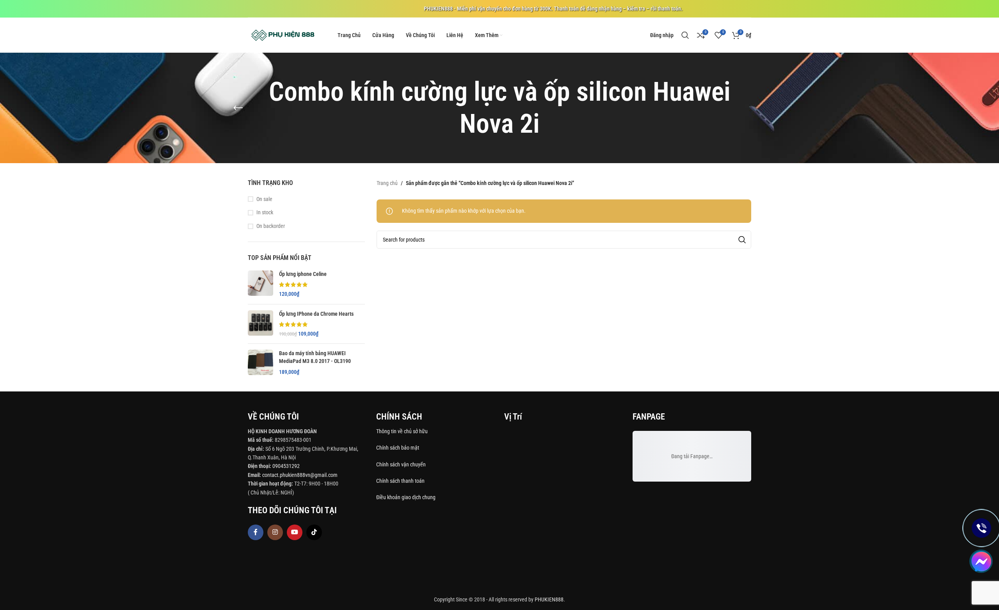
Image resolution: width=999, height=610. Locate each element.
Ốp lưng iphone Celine (303, 274)
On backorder (270, 226)
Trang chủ (387, 183)
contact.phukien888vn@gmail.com (300, 475)
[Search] (685, 35)
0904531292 (286, 466)
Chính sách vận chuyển (401, 464)
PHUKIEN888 (549, 599)
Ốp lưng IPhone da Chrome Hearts (316, 314)
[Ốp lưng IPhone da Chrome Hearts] (260, 324)
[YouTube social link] (294, 532)
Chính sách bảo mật (397, 448)
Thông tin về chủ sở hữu (402, 431)
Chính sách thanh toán (401, 481)
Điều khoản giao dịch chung (406, 497)
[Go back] (238, 108)
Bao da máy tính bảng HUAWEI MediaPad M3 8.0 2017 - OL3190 (315, 357)
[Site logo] (283, 35)
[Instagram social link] (275, 532)
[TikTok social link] (314, 532)
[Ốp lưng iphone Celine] (260, 284)
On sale (264, 199)
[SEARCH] (742, 240)
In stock (264, 212)
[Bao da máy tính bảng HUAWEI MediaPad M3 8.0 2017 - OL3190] (260, 363)
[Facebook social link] (255, 532)
